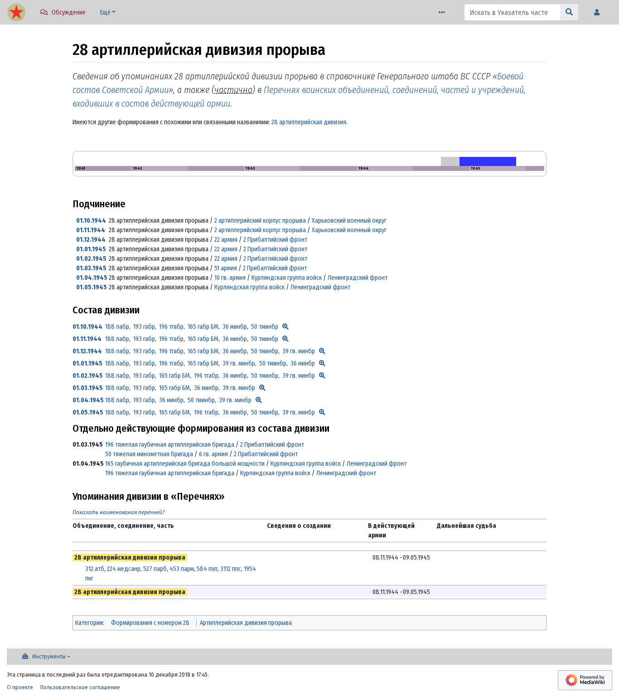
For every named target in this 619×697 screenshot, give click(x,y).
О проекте (20, 687)
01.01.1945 (91, 249)
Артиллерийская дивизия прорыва (246, 623)
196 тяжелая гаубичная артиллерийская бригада (169, 444)
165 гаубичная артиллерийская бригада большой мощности (185, 464)
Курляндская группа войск (286, 278)
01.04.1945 (91, 278)
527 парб (155, 569)
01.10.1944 (91, 220)
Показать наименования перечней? (119, 512)
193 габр (144, 327)
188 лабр (117, 327)
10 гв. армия (230, 278)
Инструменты (49, 656)
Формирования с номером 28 (150, 623)
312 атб (94, 569)
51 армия (225, 268)
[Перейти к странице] (569, 12)
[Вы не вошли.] (599, 12)
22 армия (225, 240)
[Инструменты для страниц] (444, 12)
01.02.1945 (91, 259)
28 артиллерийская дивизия (308, 122)
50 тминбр (264, 327)
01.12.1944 (91, 240)
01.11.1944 (90, 230)
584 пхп (207, 569)
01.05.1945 (91, 287)
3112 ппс (230, 569)
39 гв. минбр (298, 351)
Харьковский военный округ (349, 220)
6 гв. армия (213, 454)
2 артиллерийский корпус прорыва (260, 220)
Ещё (105, 12)
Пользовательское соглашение (80, 687)
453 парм (181, 569)
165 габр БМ (203, 327)
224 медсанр (123, 569)
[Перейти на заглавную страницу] (16, 13)
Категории (89, 623)
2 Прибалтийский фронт (275, 240)
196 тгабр (171, 327)
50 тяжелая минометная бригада (149, 454)
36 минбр (234, 327)
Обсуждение (69, 12)
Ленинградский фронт (357, 278)
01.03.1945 (91, 268)
